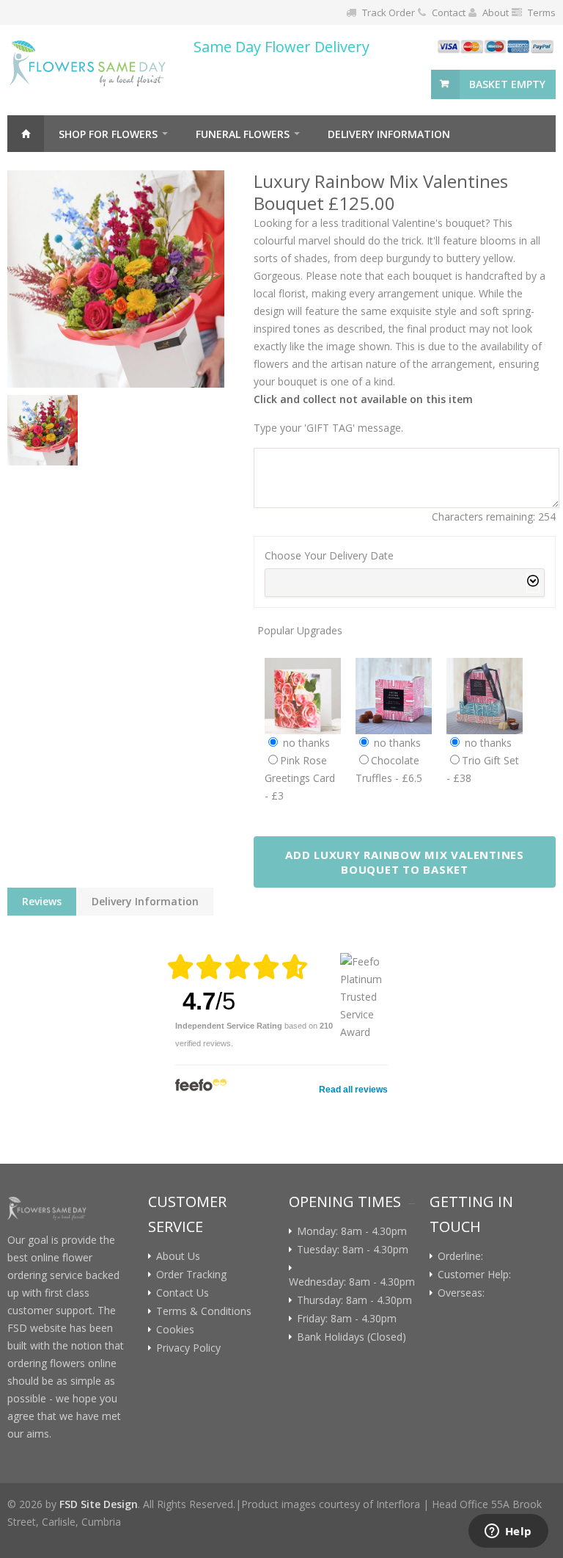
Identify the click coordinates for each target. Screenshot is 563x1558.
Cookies (175, 1329)
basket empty (507, 84)
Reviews (42, 901)
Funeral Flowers (243, 134)
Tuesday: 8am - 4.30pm (352, 1249)
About (495, 12)
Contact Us (182, 1293)
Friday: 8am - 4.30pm (347, 1318)
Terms (542, 12)
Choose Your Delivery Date (329, 555)
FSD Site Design (98, 1504)
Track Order (388, 12)
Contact (449, 12)
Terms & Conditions (203, 1311)
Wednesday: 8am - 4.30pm (352, 1282)
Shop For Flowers (108, 134)
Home (25, 133)
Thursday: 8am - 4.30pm (354, 1300)
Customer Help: (477, 1274)
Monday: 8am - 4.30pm (352, 1231)
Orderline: (463, 1256)
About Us (178, 1256)
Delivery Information (389, 134)
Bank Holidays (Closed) (351, 1337)
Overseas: (464, 1293)
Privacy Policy (188, 1348)
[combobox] (405, 582)
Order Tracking (191, 1274)
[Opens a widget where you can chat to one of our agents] (508, 1532)
